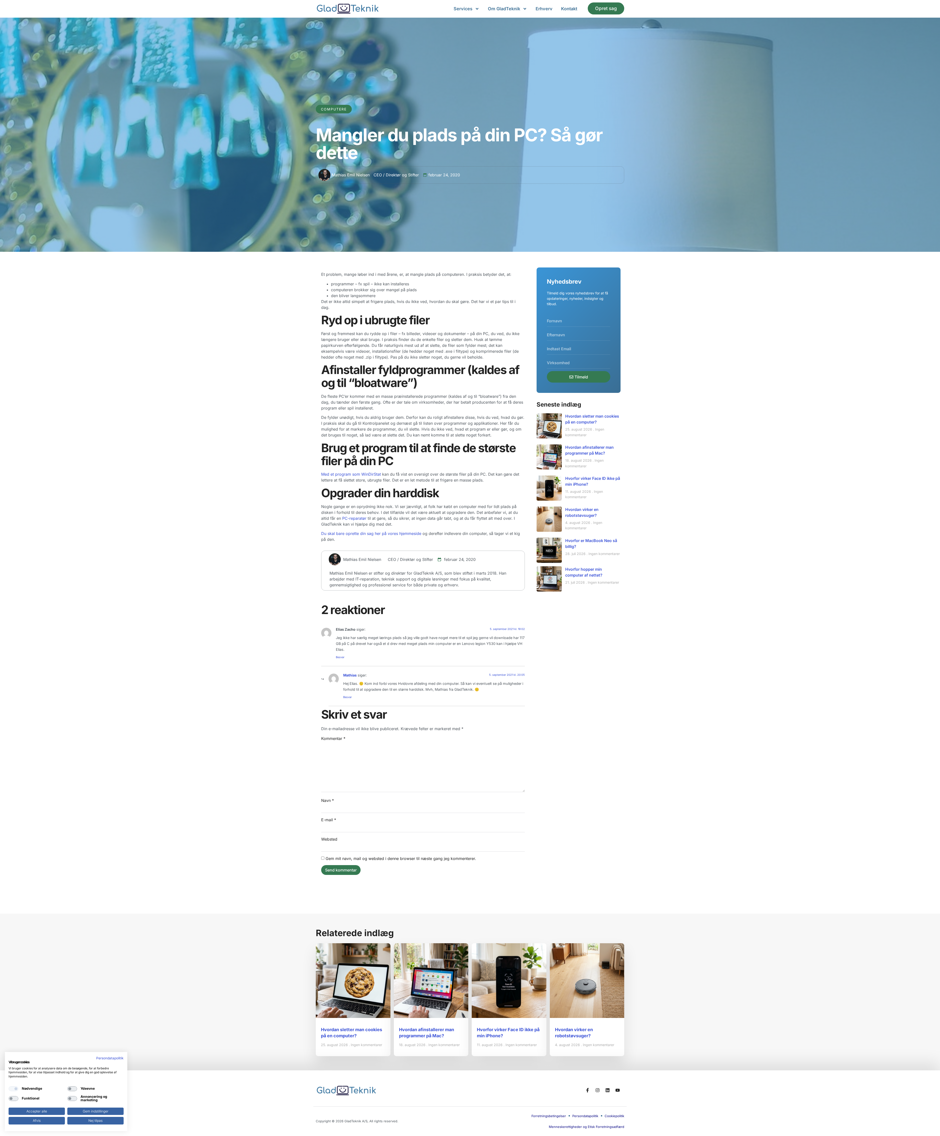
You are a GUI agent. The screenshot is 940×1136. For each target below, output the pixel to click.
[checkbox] (13, 1088)
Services (463, 8)
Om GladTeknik (504, 8)
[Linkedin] (607, 1090)
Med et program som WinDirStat (351, 474)
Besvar (340, 657)
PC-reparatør (354, 518)
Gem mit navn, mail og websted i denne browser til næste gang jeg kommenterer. (401, 858)
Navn (327, 800)
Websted (329, 839)
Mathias (350, 675)
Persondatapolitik (110, 1058)
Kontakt (569, 8)
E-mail (328, 819)
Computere (334, 109)
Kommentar (333, 738)
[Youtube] (617, 1090)
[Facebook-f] (587, 1090)
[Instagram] (597, 1090)
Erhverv (544, 8)
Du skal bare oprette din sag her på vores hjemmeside (371, 533)
